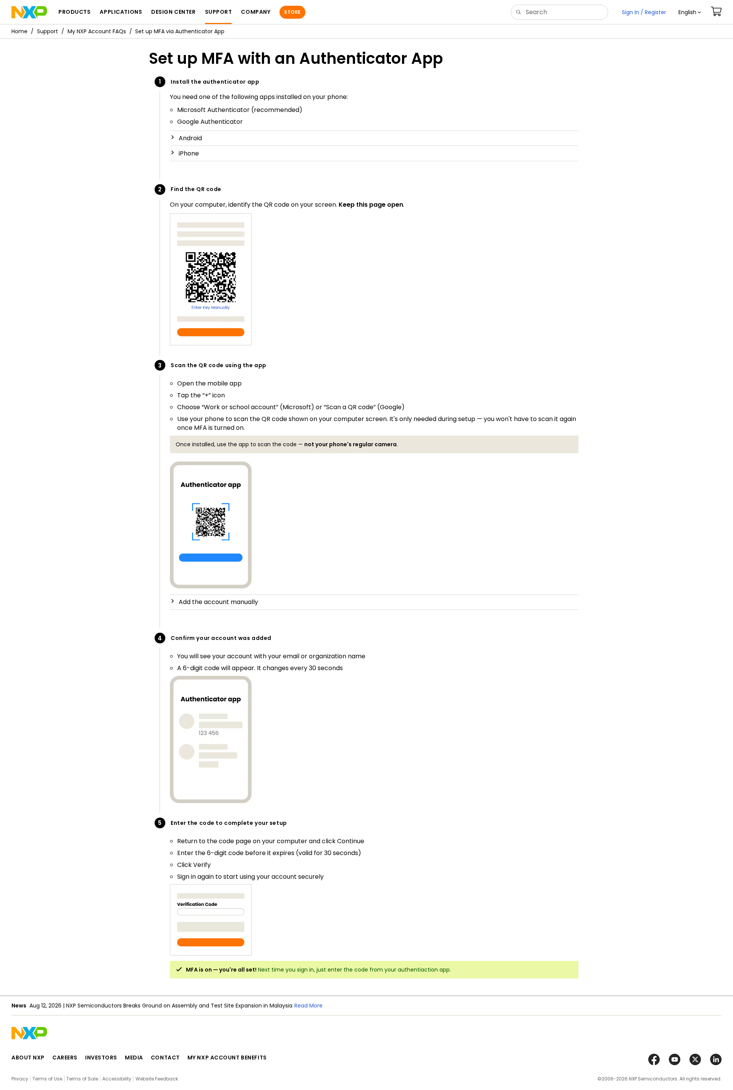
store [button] (292, 12)
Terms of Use (47, 1078)
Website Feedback (157, 1078)
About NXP (28, 1057)
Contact (165, 1057)
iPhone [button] (189, 153)
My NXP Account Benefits (227, 1057)
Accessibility (116, 1078)
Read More (308, 1005)
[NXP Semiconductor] (29, 12)
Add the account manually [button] (218, 602)
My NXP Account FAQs (97, 31)
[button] (689, 12)
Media (134, 1057)
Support (47, 31)
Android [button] (190, 138)
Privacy (19, 1078)
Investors (101, 1057)
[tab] (374, 138)
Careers (64, 1057)
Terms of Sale (82, 1078)
